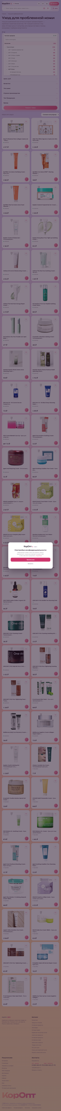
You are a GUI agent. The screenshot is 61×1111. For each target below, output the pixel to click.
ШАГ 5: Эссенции (12, 61)
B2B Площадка (6, 1070)
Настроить (30, 563)
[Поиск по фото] (44, 8)
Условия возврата (18, 1107)
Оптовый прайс (36, 1030)
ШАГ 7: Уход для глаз (13, 66)
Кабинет (4, 1078)
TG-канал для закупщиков (9, 1088)
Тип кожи (7, 88)
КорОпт (6, 4)
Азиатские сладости (37, 1042)
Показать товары (30, 107)
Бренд (6, 103)
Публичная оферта (6, 1107)
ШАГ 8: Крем (11, 69)
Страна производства (12, 93)
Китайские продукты (37, 1025)
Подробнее (39, 555)
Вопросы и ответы (37, 1070)
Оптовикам (5, 1060)
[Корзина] (47, 3)
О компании (5, 1063)
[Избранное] (43, 3)
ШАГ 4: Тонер (11, 58)
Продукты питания (37, 1022)
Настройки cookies (36, 1107)
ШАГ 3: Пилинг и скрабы (14, 55)
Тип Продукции (9, 98)
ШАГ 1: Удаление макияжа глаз (15, 50)
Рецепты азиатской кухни (39, 1052)
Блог (3, 1083)
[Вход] (39, 3)
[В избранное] (26, 121)
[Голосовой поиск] (48, 8)
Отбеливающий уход (15, 74)
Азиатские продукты (37, 1035)
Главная (4, 14)
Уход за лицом (10, 47)
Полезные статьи (6, 1085)
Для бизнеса (5, 1073)
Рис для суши (35, 1047)
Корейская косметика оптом (39, 1032)
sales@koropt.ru (36, 1067)
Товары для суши (36, 1045)
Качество (7, 83)
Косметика (7, 43)
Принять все (30, 559)
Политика (27, 1107)
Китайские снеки (36, 1040)
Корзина (4, 1075)
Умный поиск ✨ (6, 1080)
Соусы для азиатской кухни (39, 1050)
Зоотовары (35, 1027)
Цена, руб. (7, 78)
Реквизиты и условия (7, 1065)
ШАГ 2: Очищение (12, 52)
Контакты (4, 1068)
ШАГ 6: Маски (11, 63)
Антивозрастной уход (15, 72)
